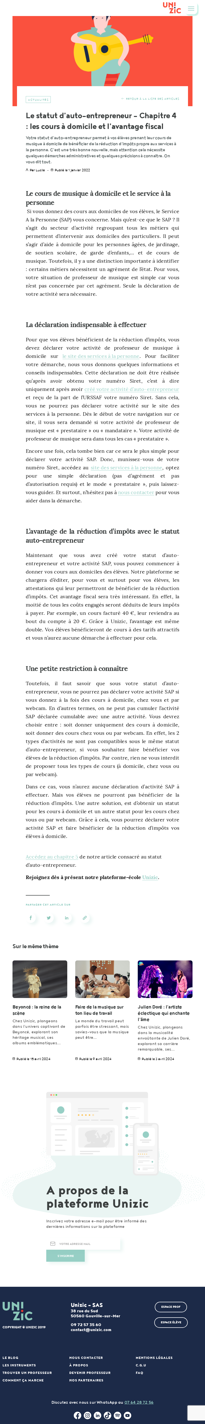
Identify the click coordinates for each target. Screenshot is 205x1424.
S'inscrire (66, 1256)
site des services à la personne (126, 467)
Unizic (150, 877)
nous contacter (136, 492)
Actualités (38, 99)
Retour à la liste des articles (152, 98)
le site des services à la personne (101, 356)
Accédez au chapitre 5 (52, 856)
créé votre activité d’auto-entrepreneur (131, 389)
